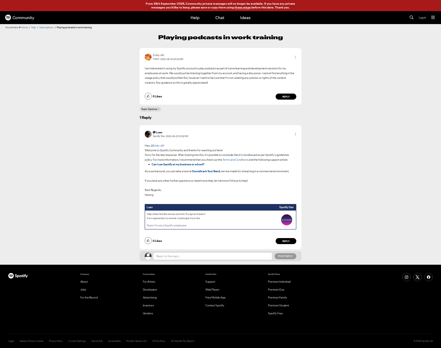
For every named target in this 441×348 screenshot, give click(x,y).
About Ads (97, 340)
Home (24, 27)
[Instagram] (406, 277)
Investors (148, 305)
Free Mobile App (215, 297)
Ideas (245, 17)
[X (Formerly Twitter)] (417, 277)
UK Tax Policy (158, 340)
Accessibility (114, 340)
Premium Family (277, 297)
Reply (286, 96)
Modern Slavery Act (136, 340)
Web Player (212, 289)
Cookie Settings (77, 340)
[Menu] (433, 17)
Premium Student (278, 305)
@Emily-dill (157, 145)
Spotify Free (275, 313)
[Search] (411, 17)
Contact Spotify (214, 305)
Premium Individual (279, 281)
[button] (295, 57)
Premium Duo (276, 289)
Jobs (83, 289)
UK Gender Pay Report (182, 340)
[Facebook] (428, 277)
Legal (11, 340)
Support (210, 281)
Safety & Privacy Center (31, 340)
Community (23, 17)
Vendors (148, 313)
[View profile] (148, 57)
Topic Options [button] (149, 109)
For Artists (149, 281)
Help (195, 17)
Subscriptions (46, 27)
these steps (242, 7)
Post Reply (285, 256)
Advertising (150, 297)
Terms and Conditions (235, 160)
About (84, 281)
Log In (422, 17)
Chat (219, 17)
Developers (150, 289)
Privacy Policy (56, 340)
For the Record (89, 297)
